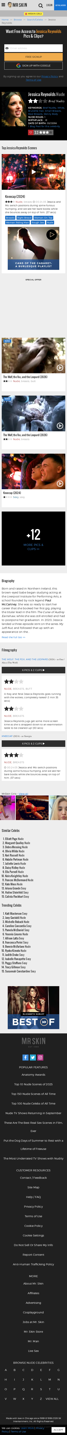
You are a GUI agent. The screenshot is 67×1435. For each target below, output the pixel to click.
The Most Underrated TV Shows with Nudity (33, 1158)
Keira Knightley (16, 876)
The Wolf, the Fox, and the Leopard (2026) (25, 377)
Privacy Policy (49, 76)
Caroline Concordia (18, 926)
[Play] (33, 172)
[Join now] (60, 5)
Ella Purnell (14, 872)
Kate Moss (14, 884)
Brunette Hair (36, 111)
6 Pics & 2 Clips (32, 670)
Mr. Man (33, 1341)
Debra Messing (16, 847)
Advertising (33, 1302)
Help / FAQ (33, 1197)
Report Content (33, 1254)
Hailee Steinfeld (17, 892)
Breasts (10, 217)
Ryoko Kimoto (15, 950)
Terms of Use (33, 79)
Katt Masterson (16, 913)
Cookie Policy (33, 1225)
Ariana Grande (15, 888)
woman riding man (17, 222)
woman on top (43, 217)
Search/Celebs (35, 19)
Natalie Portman (17, 859)
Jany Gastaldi (15, 918)
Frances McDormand (19, 880)
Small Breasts (53, 111)
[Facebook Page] (26, 1058)
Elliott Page (14, 839)
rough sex (38, 222)
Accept (58, 1429)
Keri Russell (14, 855)
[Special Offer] (33, 308)
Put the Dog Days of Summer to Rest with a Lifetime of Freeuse (33, 1145)
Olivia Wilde (14, 851)
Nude (50, 222)
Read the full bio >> (13, 637)
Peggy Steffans (16, 963)
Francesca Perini (16, 942)
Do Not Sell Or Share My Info (33, 1245)
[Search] (41, 5)
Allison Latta (14, 938)
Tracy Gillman (15, 967)
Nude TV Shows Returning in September (33, 1113)
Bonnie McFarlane (18, 946)
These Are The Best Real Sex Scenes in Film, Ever (33, 1127)
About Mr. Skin (33, 1283)
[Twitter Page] (33, 1058)
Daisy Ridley (15, 868)
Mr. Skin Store (33, 1331)
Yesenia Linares (16, 934)
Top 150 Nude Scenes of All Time (33, 1094)
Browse (18, 19)
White (61, 107)
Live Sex (33, 1351)
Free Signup (33, 56)
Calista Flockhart (17, 896)
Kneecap (7, 736)
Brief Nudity (49, 107)
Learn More (27, 1428)
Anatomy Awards (33, 1074)
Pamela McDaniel (17, 930)
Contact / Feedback (33, 1177)
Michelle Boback (17, 922)
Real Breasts (35, 114)
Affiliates (33, 1293)
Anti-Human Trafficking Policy (33, 1264)
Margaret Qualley (17, 843)
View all (23, 793)
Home (5, 19)
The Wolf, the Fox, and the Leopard (25, 659)
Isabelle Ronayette (18, 959)
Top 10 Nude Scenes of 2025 (33, 1084)
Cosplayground (33, 1312)
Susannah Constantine (20, 971)
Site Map (33, 1187)
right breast (24, 217)
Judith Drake (14, 955)
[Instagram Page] (40, 1058)
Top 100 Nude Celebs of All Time (33, 1103)
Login (49, 5)
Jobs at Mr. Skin (33, 1322)
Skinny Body (51, 114)
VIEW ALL (50, 1398)
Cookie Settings (33, 1235)
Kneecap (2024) (15, 196)
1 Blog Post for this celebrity (44, 126)
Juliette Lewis (15, 863)
